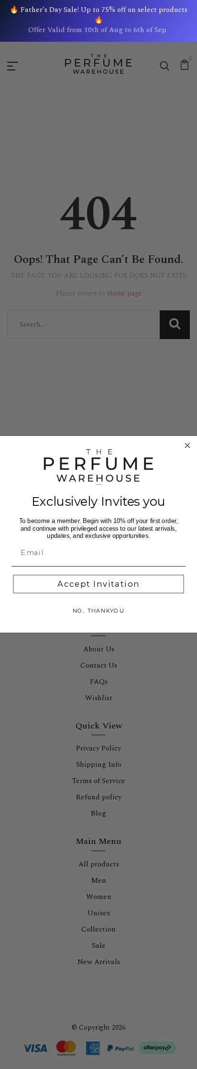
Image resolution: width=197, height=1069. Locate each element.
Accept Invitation (98, 584)
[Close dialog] (187, 445)
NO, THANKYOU (98, 611)
